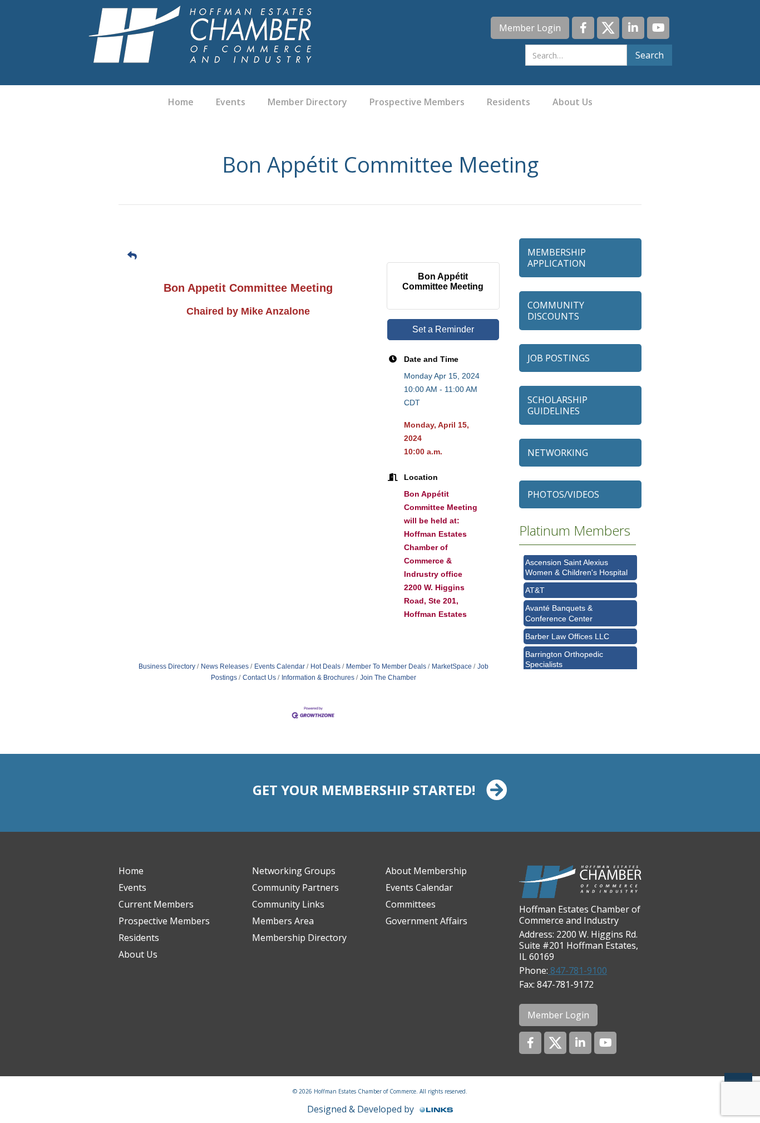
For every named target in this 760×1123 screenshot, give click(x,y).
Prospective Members (417, 102)
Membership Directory (299, 937)
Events (230, 102)
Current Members (156, 904)
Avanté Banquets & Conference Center (559, 604)
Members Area (283, 920)
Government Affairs (426, 920)
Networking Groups (293, 870)
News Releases (225, 666)
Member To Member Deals (386, 666)
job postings (558, 358)
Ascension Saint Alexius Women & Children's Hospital (576, 559)
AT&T (535, 581)
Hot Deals (325, 666)
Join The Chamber (388, 677)
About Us (572, 102)
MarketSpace (452, 666)
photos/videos (563, 494)
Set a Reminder (443, 329)
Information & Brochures (318, 677)
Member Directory (307, 102)
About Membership (426, 870)
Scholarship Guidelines (557, 405)
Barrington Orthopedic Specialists (564, 650)
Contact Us (259, 677)
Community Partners (295, 887)
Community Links (288, 904)
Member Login (530, 28)
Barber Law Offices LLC (567, 628)
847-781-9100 (577, 970)
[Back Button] (132, 256)
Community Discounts (555, 310)
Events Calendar (279, 666)
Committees (411, 904)
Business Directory (167, 666)
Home (181, 102)
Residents (508, 102)
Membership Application (556, 257)
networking (557, 453)
